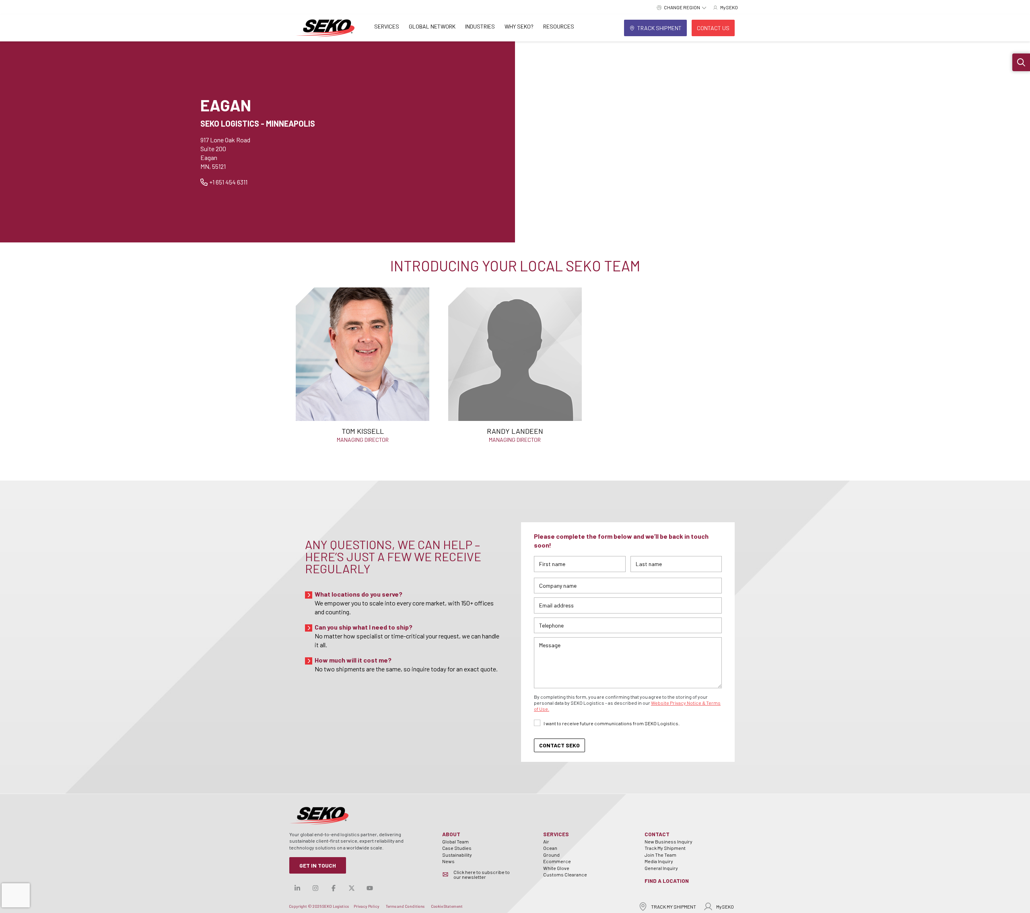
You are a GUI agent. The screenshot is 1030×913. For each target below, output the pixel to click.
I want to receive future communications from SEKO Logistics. (612, 723)
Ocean (550, 848)
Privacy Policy (366, 906)
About (451, 834)
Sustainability (457, 855)
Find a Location (667, 880)
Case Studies (457, 848)
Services (386, 26)
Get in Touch (317, 865)
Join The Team (660, 855)
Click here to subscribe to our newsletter (481, 874)
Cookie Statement (447, 906)
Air (546, 841)
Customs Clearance (565, 874)
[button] (1021, 62)
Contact (657, 834)
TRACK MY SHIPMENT (673, 906)
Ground (551, 855)
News (448, 861)
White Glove (556, 868)
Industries (480, 26)
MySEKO (725, 906)
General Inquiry (661, 868)
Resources (558, 26)
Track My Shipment (665, 848)
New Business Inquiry (668, 841)
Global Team (455, 841)
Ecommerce (557, 861)
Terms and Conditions (405, 906)
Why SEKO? (519, 26)
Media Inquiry (659, 861)
